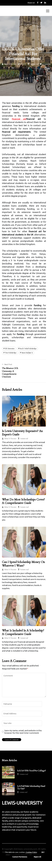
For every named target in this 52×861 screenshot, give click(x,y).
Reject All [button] (37, 857)
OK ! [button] (43, 852)
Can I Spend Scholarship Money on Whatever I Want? (23, 563)
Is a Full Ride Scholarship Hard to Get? (31, 787)
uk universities (10, 349)
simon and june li (27, 353)
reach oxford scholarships (28, 349)
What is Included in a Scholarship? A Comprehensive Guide (23, 632)
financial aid (19, 119)
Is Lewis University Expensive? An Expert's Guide (22, 432)
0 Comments (46, 64)
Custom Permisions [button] (19, 857)
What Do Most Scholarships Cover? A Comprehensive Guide (23, 501)
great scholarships (11, 353)
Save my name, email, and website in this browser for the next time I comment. (23, 731)
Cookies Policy (31, 852)
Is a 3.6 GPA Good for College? (31, 770)
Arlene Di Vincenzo (10, 64)
